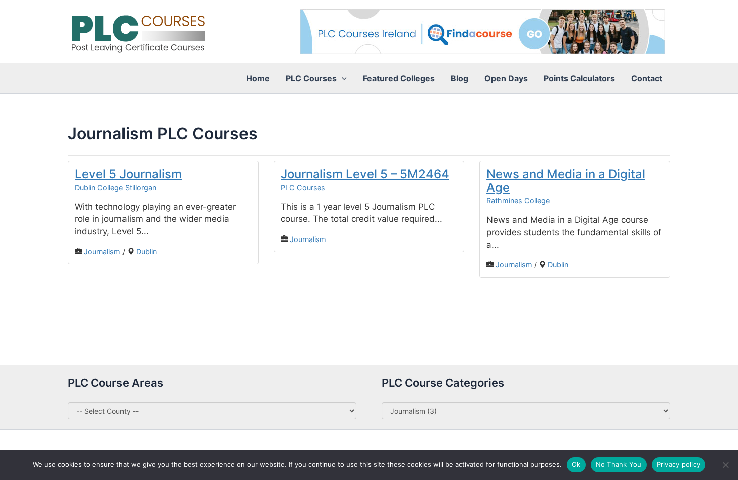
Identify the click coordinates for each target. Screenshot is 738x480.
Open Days (506, 78)
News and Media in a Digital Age (565, 180)
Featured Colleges (399, 78)
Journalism (102, 251)
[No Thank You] (725, 465)
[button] (342, 78)
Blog (459, 78)
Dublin (146, 251)
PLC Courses (303, 187)
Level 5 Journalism (128, 174)
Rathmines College (518, 200)
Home (258, 78)
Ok (576, 464)
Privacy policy (679, 464)
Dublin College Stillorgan (115, 187)
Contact (646, 78)
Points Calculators (579, 78)
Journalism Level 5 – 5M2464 (365, 174)
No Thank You (619, 464)
